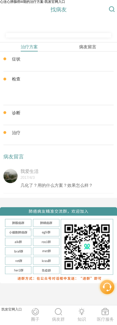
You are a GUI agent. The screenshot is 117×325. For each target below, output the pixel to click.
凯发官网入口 (11, 309)
